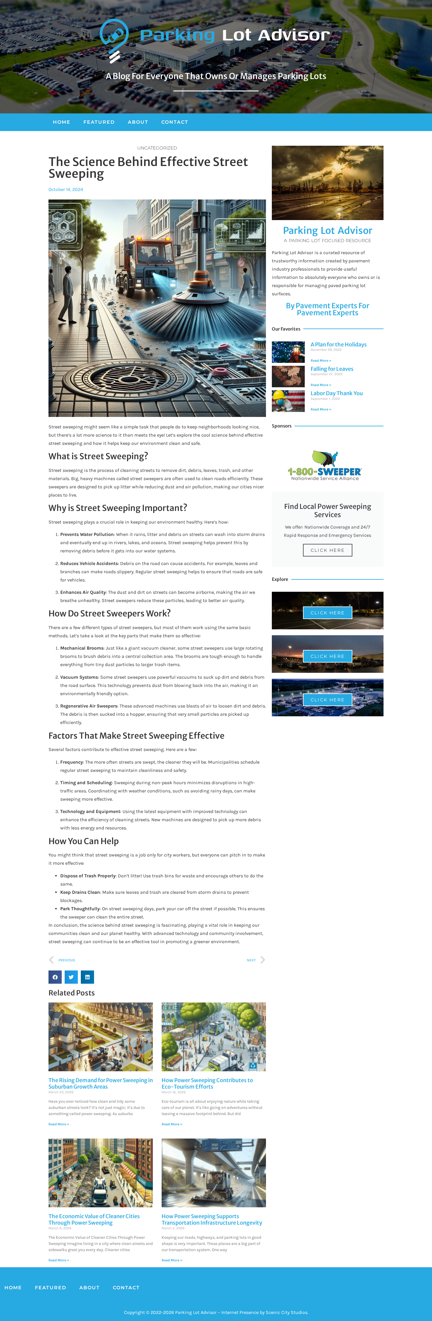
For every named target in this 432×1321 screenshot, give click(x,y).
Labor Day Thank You (337, 393)
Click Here (328, 550)
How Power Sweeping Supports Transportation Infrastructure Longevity (212, 1219)
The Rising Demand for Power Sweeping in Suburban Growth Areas (100, 1083)
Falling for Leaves (332, 369)
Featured (99, 122)
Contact (174, 122)
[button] (55, 977)
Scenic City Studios (286, 1312)
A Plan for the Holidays (339, 344)
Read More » (321, 360)
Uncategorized (157, 148)
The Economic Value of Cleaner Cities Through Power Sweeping (94, 1219)
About (138, 122)
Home (62, 122)
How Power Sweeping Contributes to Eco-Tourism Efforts (207, 1083)
